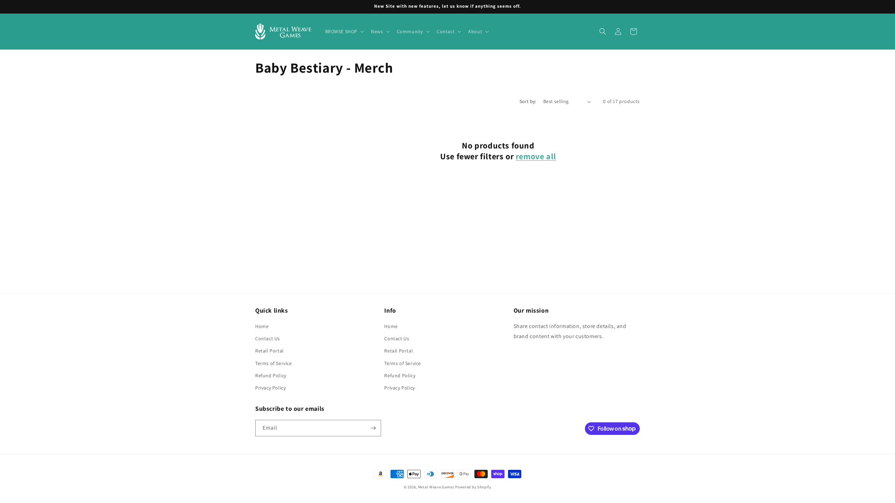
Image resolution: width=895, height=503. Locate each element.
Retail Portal (269, 351)
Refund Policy (270, 375)
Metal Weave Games (436, 486)
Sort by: (528, 101)
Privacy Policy (270, 388)
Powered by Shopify (473, 486)
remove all (536, 156)
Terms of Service (273, 363)
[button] (344, 31)
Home (261, 326)
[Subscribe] (373, 428)
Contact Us (267, 338)
